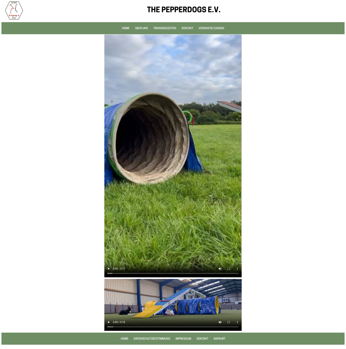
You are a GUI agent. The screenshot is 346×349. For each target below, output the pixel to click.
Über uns (141, 28)
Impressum (183, 338)
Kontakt (187, 28)
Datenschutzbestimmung (152, 338)
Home (126, 28)
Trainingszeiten (164, 28)
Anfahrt (219, 338)
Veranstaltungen (211, 28)
